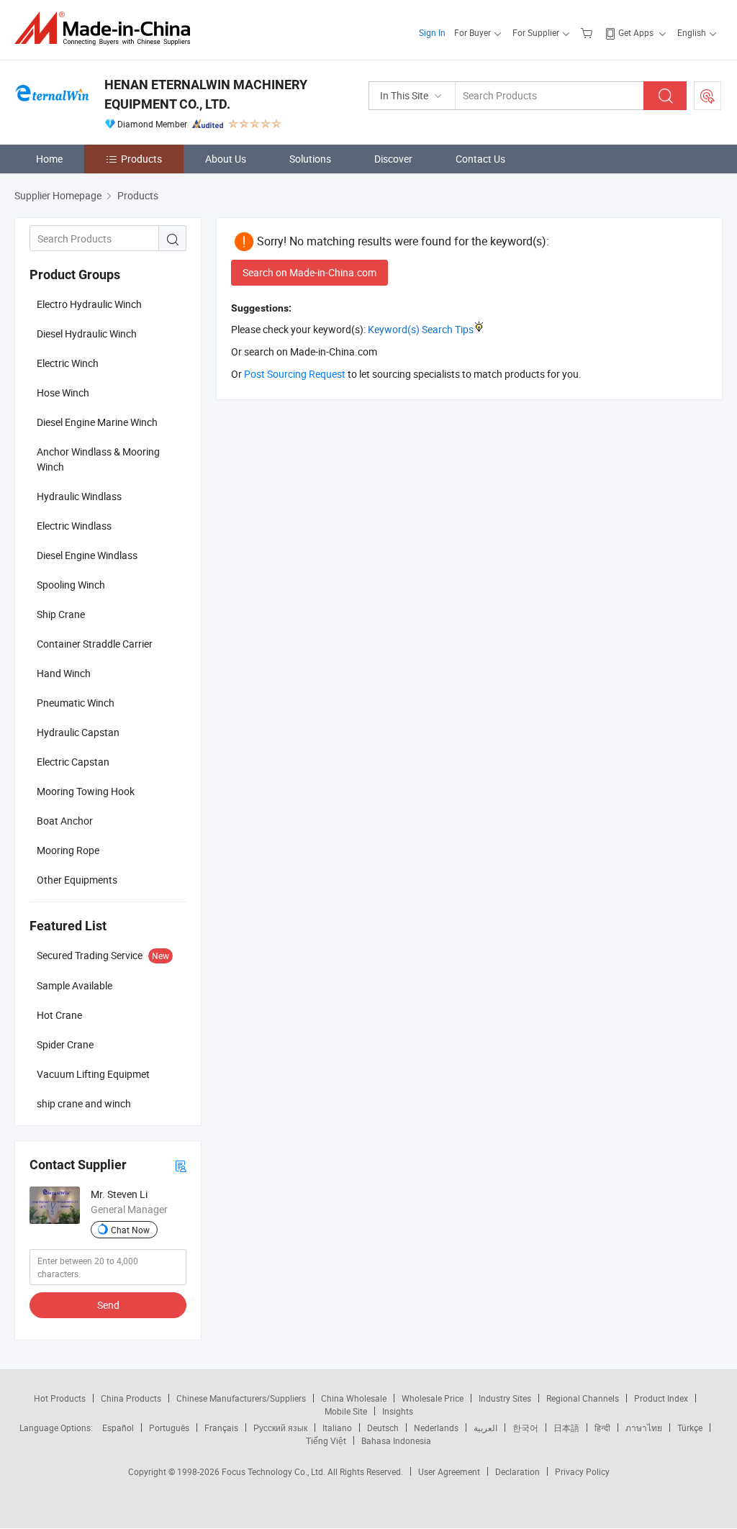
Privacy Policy (582, 1471)
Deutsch (383, 1427)
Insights (397, 1411)
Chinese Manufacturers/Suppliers (241, 1398)
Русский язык (280, 1427)
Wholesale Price (433, 1398)
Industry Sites (505, 1398)
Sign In (432, 32)
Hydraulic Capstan (78, 732)
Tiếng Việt (326, 1440)
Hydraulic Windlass (79, 496)
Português (169, 1427)
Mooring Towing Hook (86, 791)
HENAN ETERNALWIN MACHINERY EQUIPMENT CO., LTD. (205, 94)
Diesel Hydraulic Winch (87, 333)
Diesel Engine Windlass (87, 555)
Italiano (337, 1427)
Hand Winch (64, 673)
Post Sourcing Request (707, 95)
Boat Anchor (65, 820)
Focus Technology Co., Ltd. (274, 1471)
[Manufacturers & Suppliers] (106, 28)
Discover (393, 158)
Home (49, 158)
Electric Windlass (74, 525)
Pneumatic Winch (75, 702)
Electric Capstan (73, 761)
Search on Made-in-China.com (309, 272)
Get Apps (636, 32)
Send (108, 1305)
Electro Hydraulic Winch (89, 304)
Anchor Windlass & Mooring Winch (98, 459)
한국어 (525, 1427)
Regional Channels (582, 1398)
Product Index (661, 1398)
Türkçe (689, 1427)
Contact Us (480, 158)
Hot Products (60, 1398)
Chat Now (130, 1229)
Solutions (310, 158)
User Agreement (449, 1471)
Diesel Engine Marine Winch (97, 422)
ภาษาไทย (643, 1427)
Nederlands (436, 1427)
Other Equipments (77, 879)
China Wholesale (353, 1398)
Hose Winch (63, 392)
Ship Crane (61, 614)
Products (141, 158)
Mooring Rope (68, 850)
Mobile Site (346, 1411)
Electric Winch (68, 363)
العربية (485, 1427)
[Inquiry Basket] (588, 32)
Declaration (517, 1471)
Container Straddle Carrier (95, 643)
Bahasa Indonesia (396, 1440)
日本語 (566, 1427)
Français (221, 1427)
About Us (225, 158)
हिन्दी (602, 1427)
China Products (131, 1398)
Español (118, 1427)
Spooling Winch (71, 584)
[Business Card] (180, 1165)
